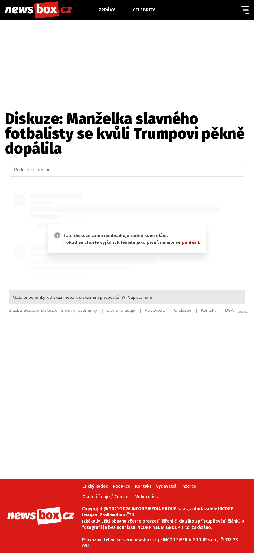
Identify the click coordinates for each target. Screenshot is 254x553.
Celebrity (144, 10)
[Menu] (245, 10)
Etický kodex (95, 486)
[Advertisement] (127, 387)
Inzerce (188, 486)
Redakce (121, 486)
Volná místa (147, 496)
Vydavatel (166, 486)
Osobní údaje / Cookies (106, 496)
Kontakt (143, 486)
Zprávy (107, 10)
